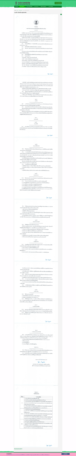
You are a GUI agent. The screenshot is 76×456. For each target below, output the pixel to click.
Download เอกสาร (18, 448)
